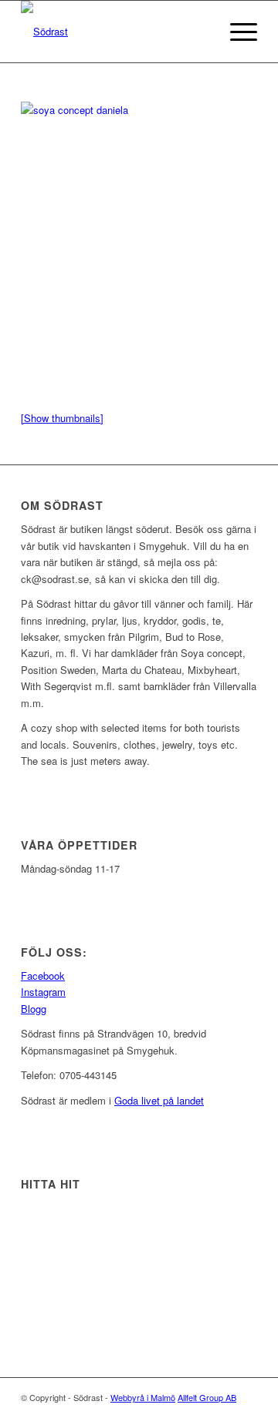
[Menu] (236, 31)
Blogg (33, 1008)
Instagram (43, 991)
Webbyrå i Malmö (142, 1397)
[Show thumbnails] (62, 418)
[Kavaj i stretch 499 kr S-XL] (74, 109)
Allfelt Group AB (207, 1397)
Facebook (43, 975)
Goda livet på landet (159, 1100)
